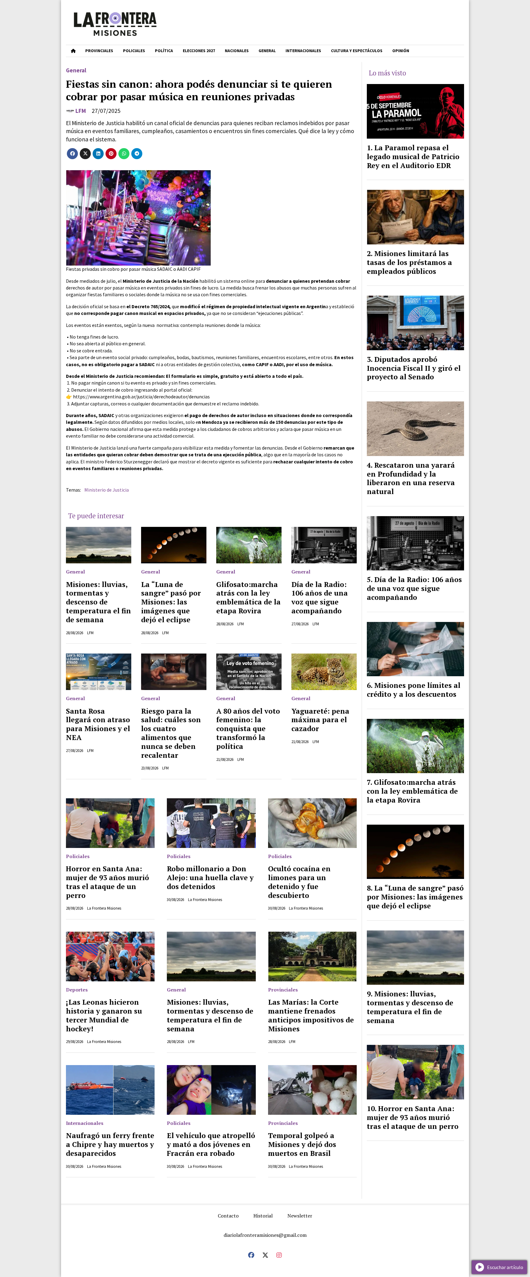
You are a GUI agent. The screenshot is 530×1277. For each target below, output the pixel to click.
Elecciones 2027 (199, 50)
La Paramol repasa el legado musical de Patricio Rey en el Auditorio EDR (413, 156)
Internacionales (303, 50)
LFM (80, 110)
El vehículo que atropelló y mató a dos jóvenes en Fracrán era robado (211, 1144)
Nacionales (237, 50)
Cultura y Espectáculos (356, 50)
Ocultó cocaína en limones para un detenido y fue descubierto (299, 882)
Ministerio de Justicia (106, 490)
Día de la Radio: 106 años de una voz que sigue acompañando (319, 597)
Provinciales (99, 50)
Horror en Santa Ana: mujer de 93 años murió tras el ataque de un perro (107, 882)
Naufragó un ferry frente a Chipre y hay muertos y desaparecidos (110, 1144)
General (267, 50)
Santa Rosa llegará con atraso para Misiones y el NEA (98, 724)
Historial (263, 1215)
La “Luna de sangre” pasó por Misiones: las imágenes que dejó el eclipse (171, 602)
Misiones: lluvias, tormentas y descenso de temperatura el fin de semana (98, 602)
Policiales (134, 50)
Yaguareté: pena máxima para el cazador (320, 720)
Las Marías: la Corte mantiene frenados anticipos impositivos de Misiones (311, 1015)
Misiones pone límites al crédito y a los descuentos (413, 690)
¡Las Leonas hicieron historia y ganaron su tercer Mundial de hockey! (104, 1015)
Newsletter (299, 1215)
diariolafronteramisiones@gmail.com (265, 1235)
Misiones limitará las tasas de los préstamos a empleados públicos (409, 262)
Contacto (228, 1215)
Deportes (77, 989)
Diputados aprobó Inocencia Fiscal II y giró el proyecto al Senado (414, 368)
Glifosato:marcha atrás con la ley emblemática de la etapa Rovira (248, 597)
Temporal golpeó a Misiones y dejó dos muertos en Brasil (302, 1144)
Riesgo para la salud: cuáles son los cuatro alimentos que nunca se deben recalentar (171, 733)
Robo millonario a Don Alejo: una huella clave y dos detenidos (210, 877)
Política (164, 50)
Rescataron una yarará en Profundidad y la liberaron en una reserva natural (411, 478)
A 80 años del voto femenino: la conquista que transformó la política (248, 728)
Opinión (400, 50)
